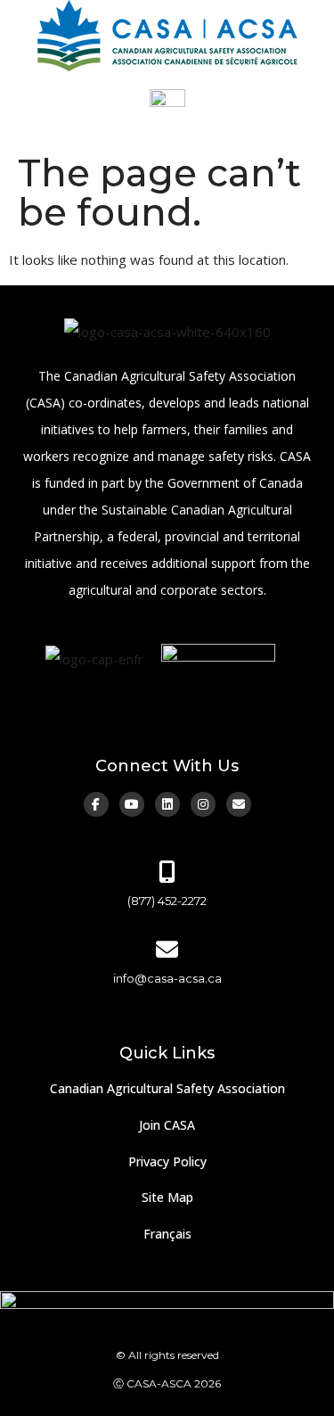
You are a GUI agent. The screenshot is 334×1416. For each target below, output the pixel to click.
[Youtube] (131, 804)
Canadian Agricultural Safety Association (167, 1088)
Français (167, 1233)
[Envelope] (238, 804)
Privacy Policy (167, 1161)
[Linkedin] (167, 804)
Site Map (167, 1197)
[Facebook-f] (96, 804)
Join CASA (167, 1124)
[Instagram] (203, 804)
